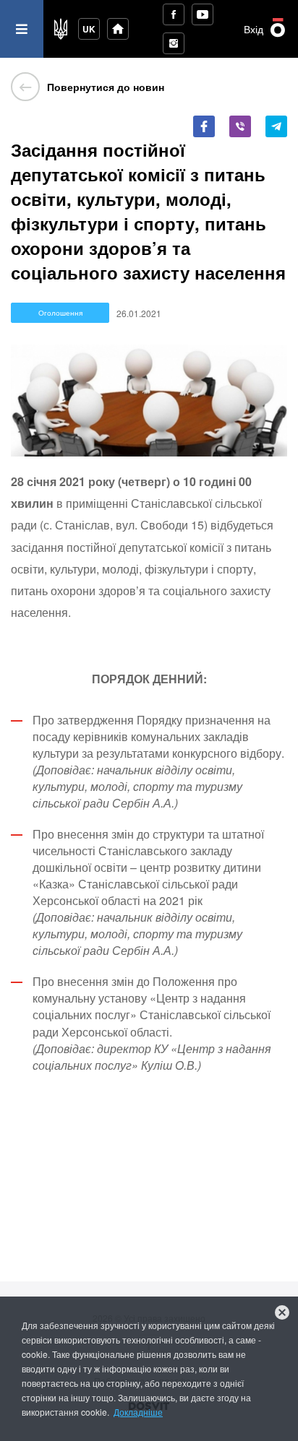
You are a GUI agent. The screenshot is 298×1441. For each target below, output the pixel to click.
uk (88, 28)
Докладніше (138, 1412)
